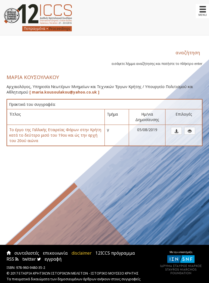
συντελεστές (26, 253)
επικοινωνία (55, 253)
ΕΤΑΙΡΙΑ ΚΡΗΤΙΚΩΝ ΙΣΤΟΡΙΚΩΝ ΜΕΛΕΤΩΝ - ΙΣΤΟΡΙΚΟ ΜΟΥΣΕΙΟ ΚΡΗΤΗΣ (79, 273)
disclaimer (82, 253)
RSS (11, 259)
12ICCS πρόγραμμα (115, 253)
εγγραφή (53, 259)
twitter (29, 259)
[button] (176, 131)
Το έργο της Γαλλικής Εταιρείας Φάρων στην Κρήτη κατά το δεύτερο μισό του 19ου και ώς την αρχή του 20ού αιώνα (55, 135)
